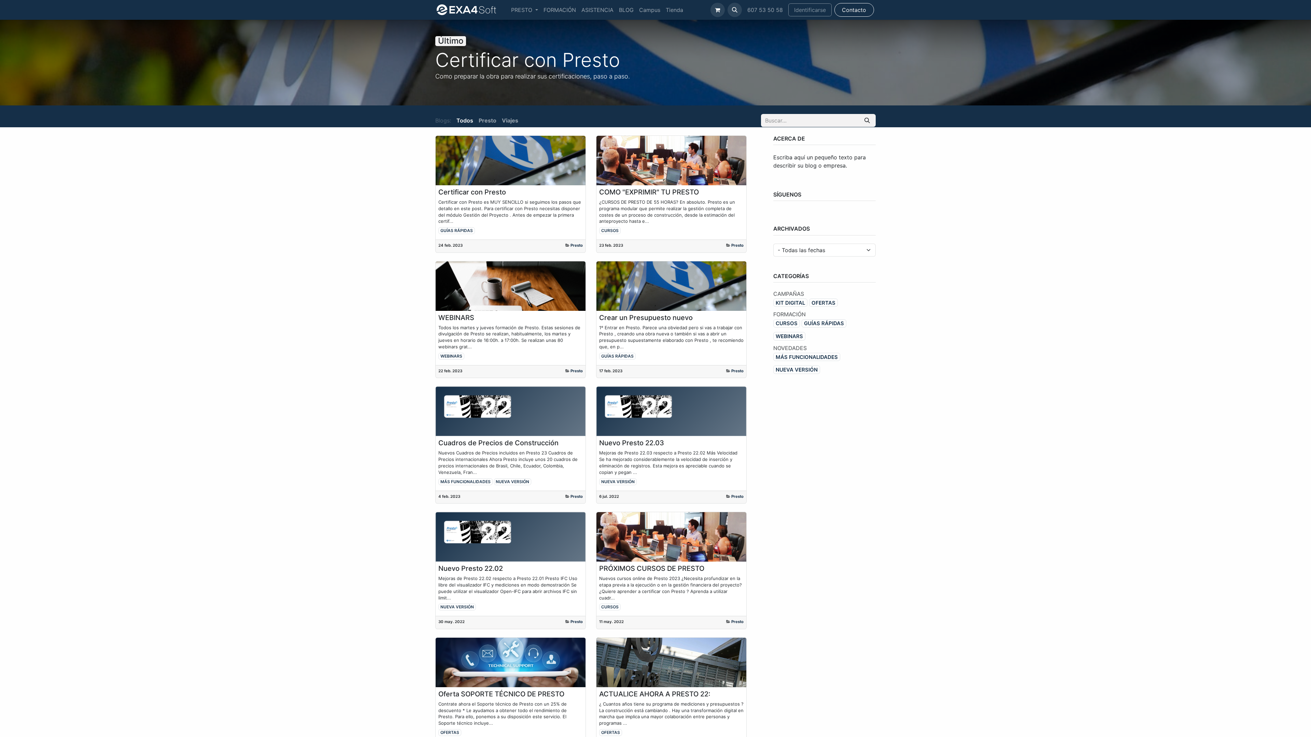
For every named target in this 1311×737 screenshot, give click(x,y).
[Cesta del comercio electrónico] (717, 10)
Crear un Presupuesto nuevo (646, 318)
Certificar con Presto (472, 192)
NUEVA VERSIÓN (512, 481)
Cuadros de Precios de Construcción (498, 443)
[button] (735, 10)
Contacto (854, 9)
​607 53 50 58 (765, 9)
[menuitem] (524, 10)
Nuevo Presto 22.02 (470, 568)
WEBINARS (456, 318)
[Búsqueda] (867, 120)
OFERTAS (449, 732)
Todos (464, 120)
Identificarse (810, 9)
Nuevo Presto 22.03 (631, 443)
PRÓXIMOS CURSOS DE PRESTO (651, 568)
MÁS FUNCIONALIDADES (465, 481)
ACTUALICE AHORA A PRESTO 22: (654, 694)
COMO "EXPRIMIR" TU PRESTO (649, 192)
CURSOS (610, 230)
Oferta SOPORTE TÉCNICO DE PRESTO (501, 694)
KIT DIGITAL (790, 303)
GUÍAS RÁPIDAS (456, 230)
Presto (576, 245)
